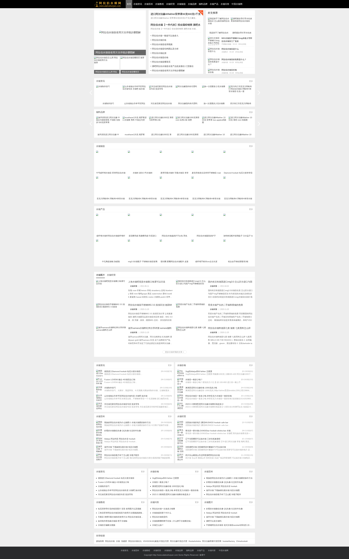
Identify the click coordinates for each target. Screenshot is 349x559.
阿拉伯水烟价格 (159, 40)
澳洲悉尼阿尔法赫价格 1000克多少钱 (201, 388)
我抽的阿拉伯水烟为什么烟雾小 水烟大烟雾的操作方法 (127, 422)
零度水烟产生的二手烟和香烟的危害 (225, 305)
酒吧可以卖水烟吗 (213, 521)
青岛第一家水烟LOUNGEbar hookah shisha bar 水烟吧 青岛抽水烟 (209, 431)
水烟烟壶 (181, 4)
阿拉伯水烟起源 (159, 53)
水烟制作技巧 (110, 388)
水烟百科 (148, 4)
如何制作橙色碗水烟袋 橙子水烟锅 (112, 521)
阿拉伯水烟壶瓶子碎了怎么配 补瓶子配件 (121, 455)
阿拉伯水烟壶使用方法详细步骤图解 (168, 70)
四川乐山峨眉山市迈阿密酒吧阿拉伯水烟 (202, 455)
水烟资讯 (137, 4)
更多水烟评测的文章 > (174, 352)
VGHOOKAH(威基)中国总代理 (156, 541)
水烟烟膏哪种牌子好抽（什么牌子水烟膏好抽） (172, 521)
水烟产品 (214, 4)
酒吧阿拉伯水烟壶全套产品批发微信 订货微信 (172, 66)
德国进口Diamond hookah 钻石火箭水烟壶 (122, 371)
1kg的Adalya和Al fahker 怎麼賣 (198, 371)
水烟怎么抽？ (158, 525)
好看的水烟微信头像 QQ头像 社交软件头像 (122, 431)
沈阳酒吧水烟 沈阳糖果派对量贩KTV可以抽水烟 (205, 447)
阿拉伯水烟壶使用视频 (162, 44)
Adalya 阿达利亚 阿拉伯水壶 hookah (119, 439)
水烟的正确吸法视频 (106, 525)
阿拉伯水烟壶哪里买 (161, 62)
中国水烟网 (236, 4)
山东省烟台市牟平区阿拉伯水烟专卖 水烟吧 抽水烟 (125, 396)
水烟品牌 (192, 4)
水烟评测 (133, 286)
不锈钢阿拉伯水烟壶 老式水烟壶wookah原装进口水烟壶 (229, 525)
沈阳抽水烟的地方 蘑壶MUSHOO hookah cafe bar (206, 422)
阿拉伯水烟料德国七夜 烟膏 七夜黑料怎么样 (229, 328)
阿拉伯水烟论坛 (135, 541)
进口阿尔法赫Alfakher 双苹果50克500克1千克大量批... (174, 18)
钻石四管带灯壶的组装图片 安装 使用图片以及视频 (119, 509)
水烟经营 (170, 4)
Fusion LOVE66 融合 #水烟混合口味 (119, 379)
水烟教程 (159, 4)
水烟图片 (100, 275)
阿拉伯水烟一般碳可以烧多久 (165, 35)
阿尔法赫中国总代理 (178, 541)
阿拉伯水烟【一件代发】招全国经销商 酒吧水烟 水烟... (174, 29)
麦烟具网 (100, 541)
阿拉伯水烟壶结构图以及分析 (165, 49)
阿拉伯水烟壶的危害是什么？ (234, 59)
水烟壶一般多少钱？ (194, 379)
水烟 (118, 541)
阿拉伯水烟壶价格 (160, 57)
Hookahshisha (195, 541)
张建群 (124, 541)
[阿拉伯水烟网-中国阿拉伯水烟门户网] (120, 33)
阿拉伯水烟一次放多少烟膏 (163, 509)
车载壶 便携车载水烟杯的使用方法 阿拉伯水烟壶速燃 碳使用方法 (125, 517)
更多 (251, 81)
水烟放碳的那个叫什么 (161, 513)
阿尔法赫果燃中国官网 (211, 541)
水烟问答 (225, 4)
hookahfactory (229, 541)
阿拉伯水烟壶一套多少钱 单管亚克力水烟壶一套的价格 (208, 396)
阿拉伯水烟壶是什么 (230, 49)
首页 (129, 4)
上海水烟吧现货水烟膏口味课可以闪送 (146, 282)
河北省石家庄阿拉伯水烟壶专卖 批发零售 (121, 404)
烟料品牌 (203, 4)
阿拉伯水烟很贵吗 (159, 517)
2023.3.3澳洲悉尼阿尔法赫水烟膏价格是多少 (204, 404)
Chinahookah (242, 541)
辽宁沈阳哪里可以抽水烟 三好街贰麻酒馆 (202, 439)
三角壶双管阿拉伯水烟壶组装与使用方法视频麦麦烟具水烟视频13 (126, 513)
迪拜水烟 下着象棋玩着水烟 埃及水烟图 (121, 447)
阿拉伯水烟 (110, 541)
